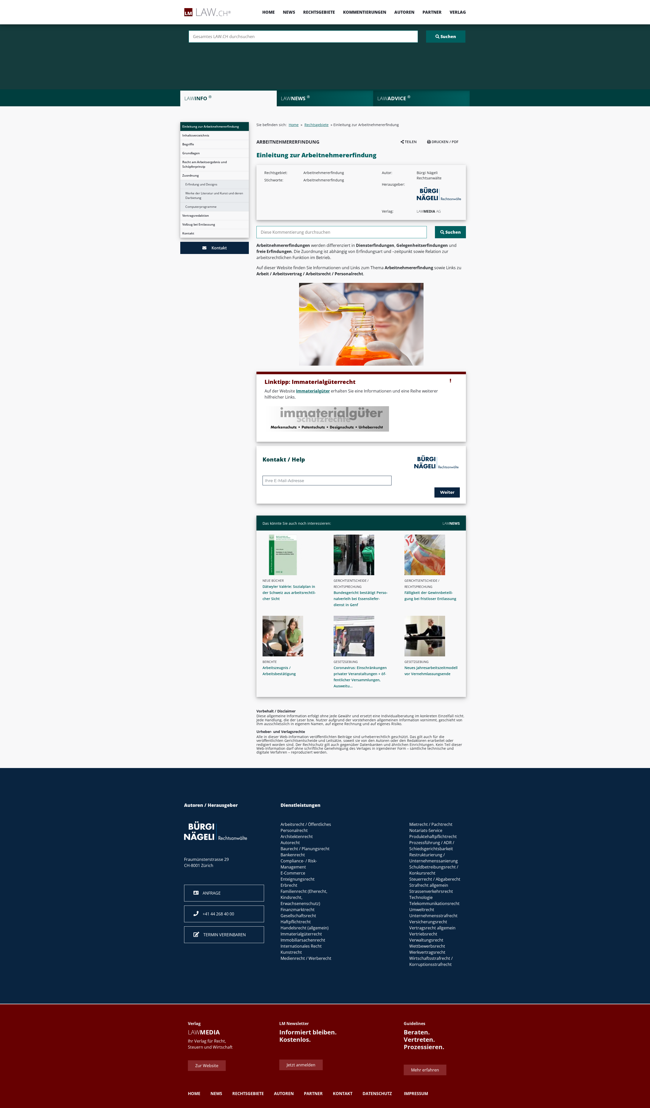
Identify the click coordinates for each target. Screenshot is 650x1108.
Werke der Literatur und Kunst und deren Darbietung (214, 195)
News (289, 12)
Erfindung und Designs (201, 184)
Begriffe (188, 144)
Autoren (404, 12)
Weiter (447, 492)
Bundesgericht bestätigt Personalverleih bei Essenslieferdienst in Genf (361, 598)
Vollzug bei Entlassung (198, 224)
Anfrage (210, 893)
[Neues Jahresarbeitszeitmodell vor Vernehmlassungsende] (434, 636)
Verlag (458, 12)
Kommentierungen (364, 12)
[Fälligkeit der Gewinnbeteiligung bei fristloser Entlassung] (434, 555)
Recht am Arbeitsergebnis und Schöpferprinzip (204, 164)
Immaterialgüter (313, 391)
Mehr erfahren (425, 1070)
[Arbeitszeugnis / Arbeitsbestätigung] (292, 636)
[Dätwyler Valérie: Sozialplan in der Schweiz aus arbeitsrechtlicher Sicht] (292, 555)
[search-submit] (445, 36)
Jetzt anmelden (301, 1065)
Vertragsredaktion (195, 215)
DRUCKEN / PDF (444, 141)
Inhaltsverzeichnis (195, 135)
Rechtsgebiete (319, 12)
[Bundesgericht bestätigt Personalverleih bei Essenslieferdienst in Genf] (363, 555)
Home (268, 12)
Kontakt (188, 233)
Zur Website (206, 1065)
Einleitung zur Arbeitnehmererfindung (210, 126)
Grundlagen (191, 153)
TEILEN (410, 141)
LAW (451, 523)
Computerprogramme (201, 206)
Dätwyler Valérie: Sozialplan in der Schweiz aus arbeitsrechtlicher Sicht (289, 592)
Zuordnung (190, 175)
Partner (432, 12)
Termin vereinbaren (222, 934)
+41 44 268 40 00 (216, 914)
